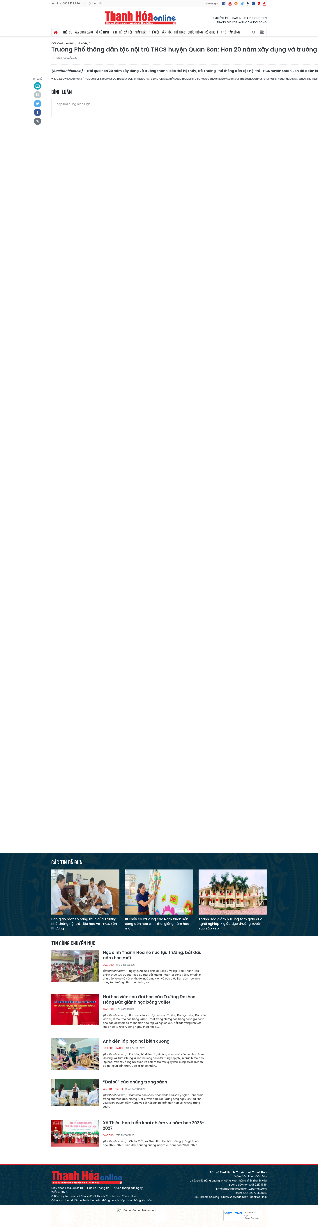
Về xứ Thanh (103, 32)
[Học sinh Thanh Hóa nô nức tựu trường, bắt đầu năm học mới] (75, 966)
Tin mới (96, 3)
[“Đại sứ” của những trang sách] (75, 1094)
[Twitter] (242, 3)
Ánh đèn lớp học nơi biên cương (136, 1041)
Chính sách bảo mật (234, 1197)
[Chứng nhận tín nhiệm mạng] (137, 1210)
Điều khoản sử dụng (206, 1197)
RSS (264, 1197)
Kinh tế (117, 32)
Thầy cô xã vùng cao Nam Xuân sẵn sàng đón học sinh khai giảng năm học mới (157, 924)
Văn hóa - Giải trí (113, 1089)
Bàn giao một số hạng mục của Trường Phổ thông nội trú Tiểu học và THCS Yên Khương (84, 924)
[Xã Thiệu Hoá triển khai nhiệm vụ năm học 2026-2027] (75, 1135)
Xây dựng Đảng (84, 32)
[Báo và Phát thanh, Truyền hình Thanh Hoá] (140, 17)
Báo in (236, 18)
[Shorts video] (264, 3)
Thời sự (67, 32)
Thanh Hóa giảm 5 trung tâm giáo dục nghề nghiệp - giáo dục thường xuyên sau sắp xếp (230, 924)
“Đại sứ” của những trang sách (135, 1082)
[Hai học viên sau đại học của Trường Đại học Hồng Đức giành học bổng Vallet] (75, 1009)
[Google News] (236, 3)
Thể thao (179, 32)
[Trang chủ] (56, 32)
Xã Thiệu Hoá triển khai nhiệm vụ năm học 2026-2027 (153, 1125)
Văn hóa (167, 32)
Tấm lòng (234, 32)
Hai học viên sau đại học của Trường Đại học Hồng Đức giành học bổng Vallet (149, 999)
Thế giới (154, 32)
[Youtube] (230, 3)
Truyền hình (221, 18)
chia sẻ (37, 78)
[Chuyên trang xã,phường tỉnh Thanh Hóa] (259, 3)
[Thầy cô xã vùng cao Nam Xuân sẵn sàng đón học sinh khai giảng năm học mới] (159, 892)
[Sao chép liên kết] (37, 121)
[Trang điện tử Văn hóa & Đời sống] (253, 3)
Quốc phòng (195, 32)
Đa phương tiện (255, 18)
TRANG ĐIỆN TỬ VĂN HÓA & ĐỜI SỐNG (242, 22)
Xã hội (128, 32)
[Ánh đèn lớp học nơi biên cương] (75, 1054)
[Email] (37, 86)
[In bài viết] (37, 94)
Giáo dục (84, 43)
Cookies (255, 1197)
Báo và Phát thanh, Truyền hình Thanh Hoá (87, 1177)
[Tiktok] (248, 3)
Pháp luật (141, 32)
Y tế (223, 32)
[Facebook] (223, 3)
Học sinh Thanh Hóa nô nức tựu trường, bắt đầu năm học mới (152, 955)
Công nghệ (211, 32)
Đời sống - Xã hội (62, 43)
